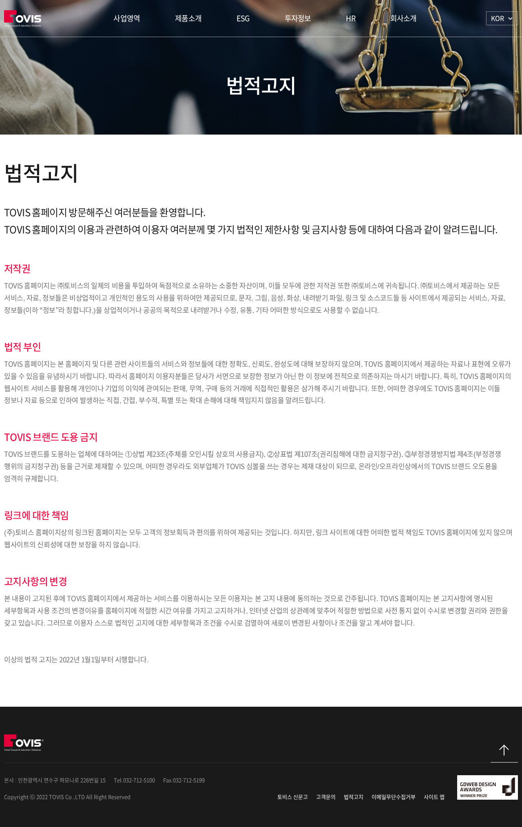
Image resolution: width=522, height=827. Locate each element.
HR (350, 18)
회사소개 (403, 18)
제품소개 (188, 18)
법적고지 (353, 797)
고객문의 (326, 797)
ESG (243, 18)
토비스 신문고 (292, 797)
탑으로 (504, 754)
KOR (497, 18)
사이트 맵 (434, 797)
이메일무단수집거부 (394, 797)
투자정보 (298, 18)
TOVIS (24, 18)
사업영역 (126, 18)
